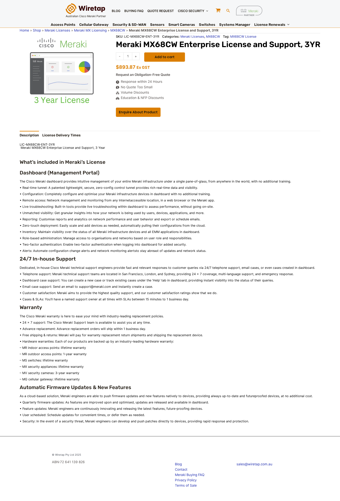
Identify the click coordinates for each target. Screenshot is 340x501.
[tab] (29, 135)
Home (24, 30)
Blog (178, 464)
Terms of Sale (186, 485)
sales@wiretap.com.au (254, 464)
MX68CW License (243, 36)
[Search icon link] (228, 11)
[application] (206, 11)
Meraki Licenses (57, 30)
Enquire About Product (138, 112)
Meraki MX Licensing (90, 30)
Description (29, 135)
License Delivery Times (61, 135)
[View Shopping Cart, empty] (218, 11)
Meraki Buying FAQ (189, 475)
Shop (37, 30)
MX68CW (117, 30)
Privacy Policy (186, 480)
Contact (181, 469)
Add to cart (165, 57)
